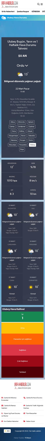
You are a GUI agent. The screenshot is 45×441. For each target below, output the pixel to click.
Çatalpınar (21, 126)
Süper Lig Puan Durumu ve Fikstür (10, 415)
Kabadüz (32, 135)
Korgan (22, 140)
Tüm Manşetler (31, 413)
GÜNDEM (36, 12)
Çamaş (12, 126)
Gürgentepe (13, 135)
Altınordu (21, 122)
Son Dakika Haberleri (11, 421)
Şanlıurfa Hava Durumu (34, 398)
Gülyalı (30, 131)
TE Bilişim (28, 438)
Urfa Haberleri (8, 12)
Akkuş (13, 122)
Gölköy (21, 131)
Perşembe (23, 145)
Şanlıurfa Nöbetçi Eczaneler (8, 399)
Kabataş (14, 140)
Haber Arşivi (30, 421)
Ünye (22, 149)
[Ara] (38, 4)
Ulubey (32, 145)
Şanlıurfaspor (23, 12)
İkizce (23, 135)
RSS (8, 431)
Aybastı (31, 122)
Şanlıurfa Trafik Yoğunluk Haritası (33, 407)
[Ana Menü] (42, 4)
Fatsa (14, 131)
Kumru (31, 140)
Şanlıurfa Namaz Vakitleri (8, 407)
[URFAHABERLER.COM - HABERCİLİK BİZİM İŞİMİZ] (9, 4)
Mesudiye (12, 145)
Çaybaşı (31, 126)
